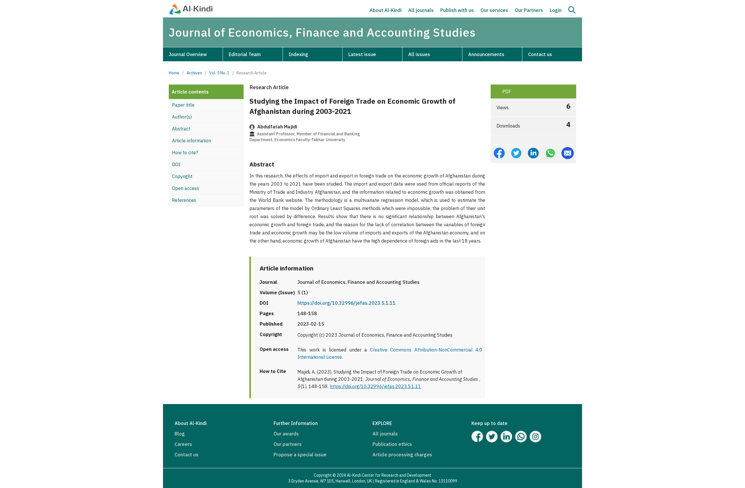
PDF (506, 91)
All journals (421, 10)
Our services (494, 10)
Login (556, 10)
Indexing (298, 54)
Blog (180, 434)
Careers (183, 444)
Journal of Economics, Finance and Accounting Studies (322, 32)
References (184, 200)
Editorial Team (245, 54)
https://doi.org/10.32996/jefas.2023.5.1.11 (346, 303)
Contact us (540, 54)
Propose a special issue (300, 455)
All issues (419, 54)
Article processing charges (402, 455)
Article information (191, 140)
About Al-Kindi (386, 10)
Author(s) (182, 117)
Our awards (286, 434)
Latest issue (362, 54)
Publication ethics (392, 444)
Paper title (183, 105)
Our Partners (529, 10)
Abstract (181, 129)
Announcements (486, 54)
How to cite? (185, 152)
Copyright (182, 176)
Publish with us (457, 10)
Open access (185, 188)
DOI (176, 164)
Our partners (288, 444)
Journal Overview (188, 54)
